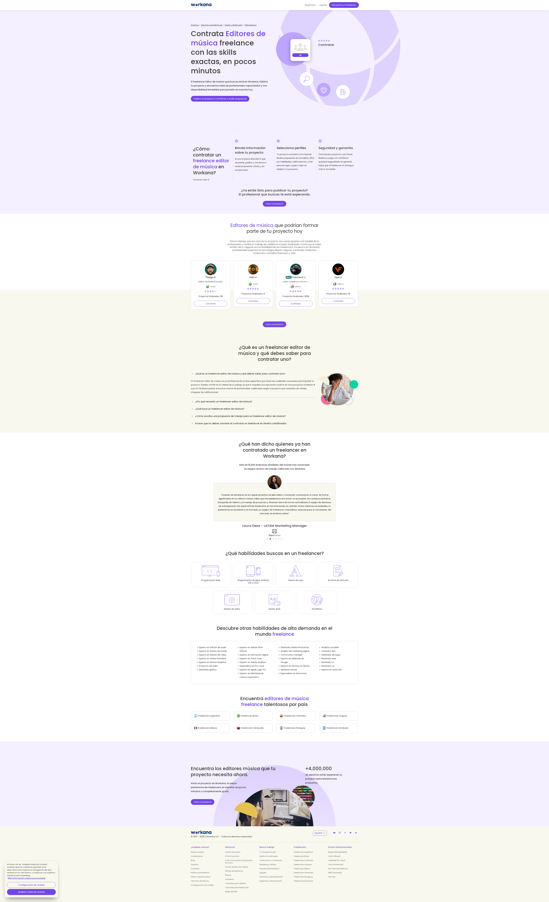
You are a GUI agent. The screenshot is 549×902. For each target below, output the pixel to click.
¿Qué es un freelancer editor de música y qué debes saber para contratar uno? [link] (240, 373)
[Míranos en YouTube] (334, 829)
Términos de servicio (200, 877)
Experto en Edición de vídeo (212, 651)
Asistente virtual (289, 666)
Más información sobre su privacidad (26, 878)
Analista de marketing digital (295, 647)
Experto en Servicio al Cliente (295, 662)
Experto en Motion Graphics (212, 658)
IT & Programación (267, 848)
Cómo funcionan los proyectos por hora (238, 857)
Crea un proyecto (274, 203)
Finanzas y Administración (271, 873)
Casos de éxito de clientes (236, 863)
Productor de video (208, 662)
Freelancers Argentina (303, 848)
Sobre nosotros (197, 848)
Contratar (211, 303)
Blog (193, 856)
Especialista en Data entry (294, 669)
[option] (274, 504)
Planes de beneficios (234, 867)
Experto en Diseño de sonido (213, 647)
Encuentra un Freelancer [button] (344, 5)
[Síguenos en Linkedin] (356, 829)
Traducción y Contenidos (270, 856)
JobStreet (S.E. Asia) (336, 856)
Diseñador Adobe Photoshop (295, 643)
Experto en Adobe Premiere (212, 654)
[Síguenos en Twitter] (350, 829)
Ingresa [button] (323, 5)
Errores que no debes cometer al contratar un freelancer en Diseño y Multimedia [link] (240, 423)
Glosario (194, 861)
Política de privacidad (200, 873)
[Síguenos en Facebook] (345, 829)
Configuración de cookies (202, 881)
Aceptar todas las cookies (31, 892)
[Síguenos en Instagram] (340, 829)
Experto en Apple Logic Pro (253, 666)
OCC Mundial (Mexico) (338, 865)
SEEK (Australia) (335, 869)
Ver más (331, 873)
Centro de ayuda (232, 848)
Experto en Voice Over (251, 654)
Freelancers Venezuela (303, 869)
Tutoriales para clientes (235, 879)
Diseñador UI (327, 658)
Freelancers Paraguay (303, 873)
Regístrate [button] (310, 5)
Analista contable (330, 643)
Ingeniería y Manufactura (270, 877)
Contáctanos (197, 852)
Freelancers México (302, 865)
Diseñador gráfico (208, 666)
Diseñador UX (328, 662)
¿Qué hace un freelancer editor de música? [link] (219, 408)
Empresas (229, 875)
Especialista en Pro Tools (252, 662)
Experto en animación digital (254, 651)
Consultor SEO (328, 647)
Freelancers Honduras (303, 877)
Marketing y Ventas (267, 861)
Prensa (228, 871)
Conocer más (200, 179)
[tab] (253, 384)
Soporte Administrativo (269, 865)
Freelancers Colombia (303, 856)
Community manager (292, 651)
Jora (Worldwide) (335, 861)
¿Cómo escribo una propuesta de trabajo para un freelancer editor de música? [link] (240, 416)
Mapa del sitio (231, 888)
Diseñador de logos (330, 651)
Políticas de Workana (200, 869)
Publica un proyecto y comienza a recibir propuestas (220, 98)
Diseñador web (328, 654)
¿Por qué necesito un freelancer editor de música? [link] (223, 401)
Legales (262, 869)
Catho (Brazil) (334, 852)
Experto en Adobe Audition (253, 658)
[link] (274, 528)
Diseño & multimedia (268, 852)
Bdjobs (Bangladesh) (337, 848)
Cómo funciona (232, 852)
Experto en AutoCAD (331, 666)
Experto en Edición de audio (212, 643)
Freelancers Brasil (301, 852)
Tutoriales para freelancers (237, 884)
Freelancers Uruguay (303, 861)
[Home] (201, 5)
